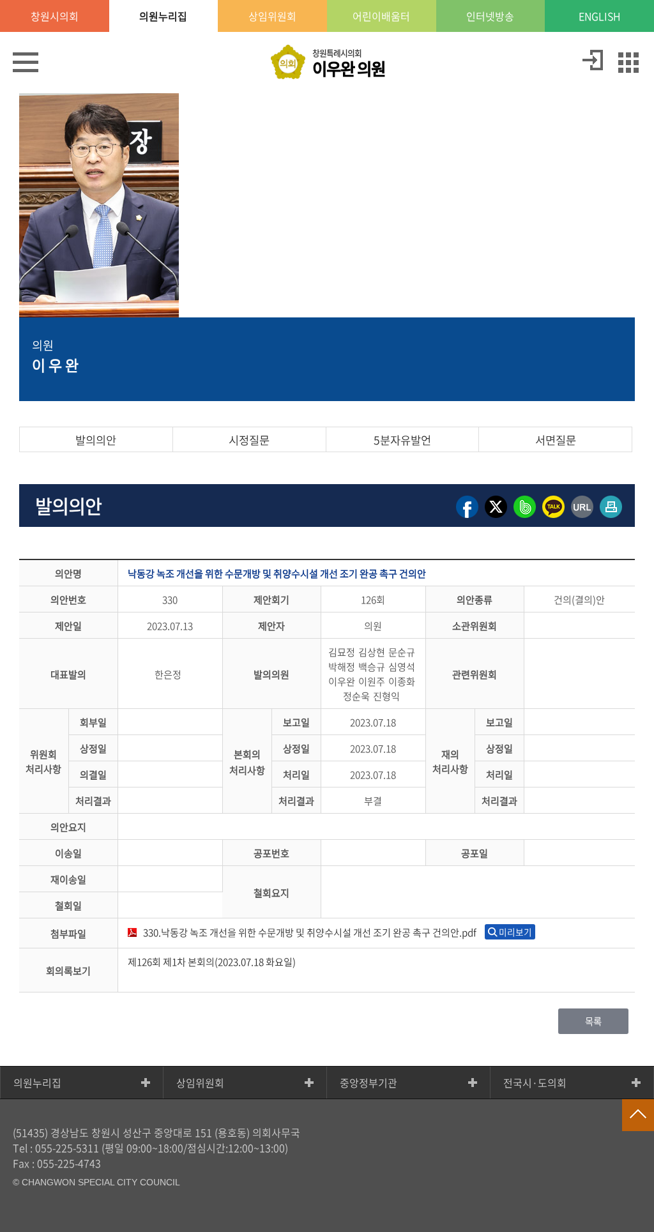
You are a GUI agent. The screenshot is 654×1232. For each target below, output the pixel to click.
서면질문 (555, 440)
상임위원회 (200, 1082)
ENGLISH (600, 16)
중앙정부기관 (368, 1082)
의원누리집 (37, 1082)
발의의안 (95, 440)
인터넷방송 (490, 16)
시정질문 (249, 440)
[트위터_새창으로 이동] (496, 517)
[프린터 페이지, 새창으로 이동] (611, 517)
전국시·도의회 (535, 1082)
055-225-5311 (67, 1147)
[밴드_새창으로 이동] (524, 517)
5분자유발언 (402, 440)
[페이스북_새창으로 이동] (467, 517)
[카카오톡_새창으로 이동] (553, 517)
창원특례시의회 (348, 63)
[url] (582, 517)
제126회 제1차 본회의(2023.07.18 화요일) (212, 961)
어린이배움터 (381, 16)
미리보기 (515, 931)
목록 (593, 1021)
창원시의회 (55, 16)
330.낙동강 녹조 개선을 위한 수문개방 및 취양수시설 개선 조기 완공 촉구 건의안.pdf (309, 932)
